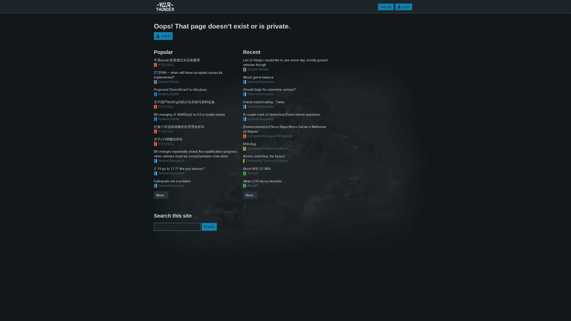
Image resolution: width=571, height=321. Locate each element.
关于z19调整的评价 (168, 139)
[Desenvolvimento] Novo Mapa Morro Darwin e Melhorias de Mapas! (284, 129)
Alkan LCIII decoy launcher (262, 181)
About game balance (258, 77)
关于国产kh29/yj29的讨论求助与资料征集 (184, 102)
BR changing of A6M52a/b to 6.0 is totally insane (189, 115)
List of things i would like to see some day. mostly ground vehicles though (285, 62)
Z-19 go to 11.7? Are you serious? (179, 169)
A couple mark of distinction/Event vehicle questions (281, 115)
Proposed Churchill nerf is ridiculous (180, 90)
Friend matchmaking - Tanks (264, 102)
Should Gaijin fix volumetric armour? (269, 90)
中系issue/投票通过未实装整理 (177, 60)
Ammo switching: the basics (264, 156)
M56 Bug (249, 144)
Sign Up (386, 7)
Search (209, 227)
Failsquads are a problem (172, 181)
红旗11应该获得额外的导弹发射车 (179, 127)
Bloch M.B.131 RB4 (256, 169)
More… (161, 195)
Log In (405, 7)
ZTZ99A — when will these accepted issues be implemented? (188, 75)
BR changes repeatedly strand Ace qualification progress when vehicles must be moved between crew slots (195, 154)
